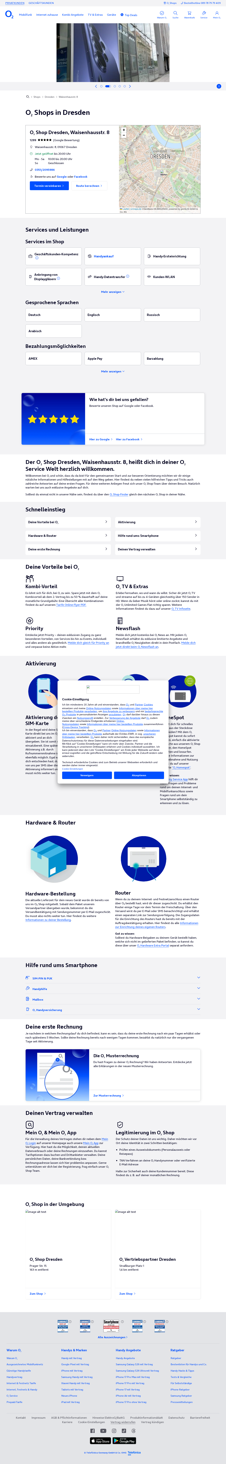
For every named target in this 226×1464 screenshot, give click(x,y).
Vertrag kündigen (152, 1422)
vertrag (14, 1377)
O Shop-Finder (119, 494)
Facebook (80, 177)
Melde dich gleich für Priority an (88, 643)
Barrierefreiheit (200, 1418)
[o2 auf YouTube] (103, 1431)
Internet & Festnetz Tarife (21, 1383)
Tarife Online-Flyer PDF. (71, 605)
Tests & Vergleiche (181, 1377)
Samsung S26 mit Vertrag (134, 1364)
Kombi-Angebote (73, 15)
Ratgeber (176, 1358)
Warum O (12, 1358)
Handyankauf (104, 256)
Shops (37, 97)
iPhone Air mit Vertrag (128, 1395)
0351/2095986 (45, 170)
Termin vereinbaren (48, 186)
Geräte (111, 15)
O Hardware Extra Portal (153, 945)
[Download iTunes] (100, 1441)
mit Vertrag (71, 1358)
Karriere (67, 1422)
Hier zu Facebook (128, 439)
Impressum (38, 1418)
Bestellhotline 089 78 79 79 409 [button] (202, 3)
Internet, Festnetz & (22, 1389)
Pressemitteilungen (182, 1402)
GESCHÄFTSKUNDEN (41, 3)
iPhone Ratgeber (180, 1389)
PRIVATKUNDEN (14, 3)
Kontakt (21, 1418)
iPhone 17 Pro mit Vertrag (133, 1377)
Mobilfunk (25, 15)
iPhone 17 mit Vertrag (128, 1389)
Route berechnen (88, 186)
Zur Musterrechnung (107, 1095)
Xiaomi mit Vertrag (75, 1383)
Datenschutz (176, 1418)
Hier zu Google (99, 439)
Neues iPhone (69, 1395)
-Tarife (14, 1402)
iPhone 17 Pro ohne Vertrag (131, 1402)
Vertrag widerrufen (123, 1422)
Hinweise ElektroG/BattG (109, 1418)
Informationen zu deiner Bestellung (48, 920)
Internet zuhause (47, 15)
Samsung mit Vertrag (77, 1377)
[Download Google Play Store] (124, 1441)
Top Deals (131, 15)
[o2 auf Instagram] (114, 1431)
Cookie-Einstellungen (91, 1422)
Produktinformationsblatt (146, 1418)
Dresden (49, 97)
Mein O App (91, 1143)
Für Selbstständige (181, 1383)
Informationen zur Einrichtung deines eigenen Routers (156, 925)
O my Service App (176, 779)
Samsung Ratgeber (181, 1395)
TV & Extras (95, 15)
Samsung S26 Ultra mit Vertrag (137, 1370)
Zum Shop (37, 1294)
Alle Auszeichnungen (111, 1337)
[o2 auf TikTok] (124, 1431)
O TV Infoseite (180, 609)
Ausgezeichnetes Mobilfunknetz (25, 1364)
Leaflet (125, 208)
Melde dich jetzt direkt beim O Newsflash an (156, 644)
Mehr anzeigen (111, 291)
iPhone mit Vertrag (71, 1370)
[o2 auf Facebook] (92, 1431)
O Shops (172, 3)
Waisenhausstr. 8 (68, 97)
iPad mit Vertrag (70, 1402)
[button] (25, 15)
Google (62, 177)
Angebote (125, 1358)
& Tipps (182, 1370)
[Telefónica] (134, 1452)
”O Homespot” (181, 767)
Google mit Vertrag (75, 1364)
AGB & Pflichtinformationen (69, 1418)
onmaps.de (136, 208)
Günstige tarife (19, 1370)
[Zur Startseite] (27, 97)
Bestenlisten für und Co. (189, 1364)
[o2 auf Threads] (133, 1431)
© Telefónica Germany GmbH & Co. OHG (105, 1452)
